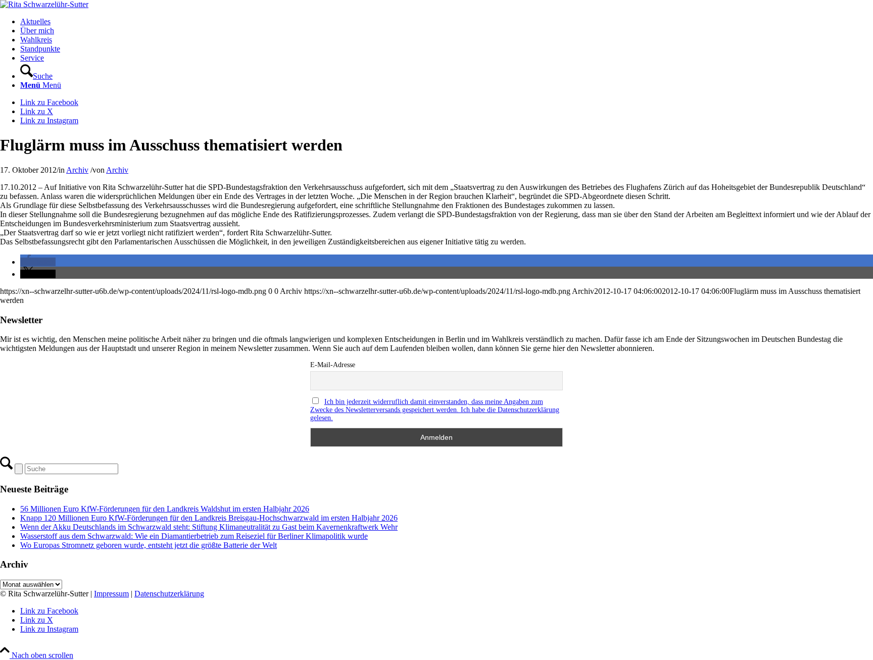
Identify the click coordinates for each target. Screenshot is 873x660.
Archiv (77, 170)
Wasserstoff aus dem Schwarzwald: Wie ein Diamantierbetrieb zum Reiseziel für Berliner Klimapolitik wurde (194, 536)
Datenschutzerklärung (169, 593)
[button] (38, 262)
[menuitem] (446, 21)
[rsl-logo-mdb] (44, 4)
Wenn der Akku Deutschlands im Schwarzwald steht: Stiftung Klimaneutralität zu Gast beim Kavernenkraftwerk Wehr (209, 527)
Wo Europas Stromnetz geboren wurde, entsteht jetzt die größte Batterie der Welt (148, 545)
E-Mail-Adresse (332, 365)
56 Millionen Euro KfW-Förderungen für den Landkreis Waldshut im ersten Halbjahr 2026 (164, 508)
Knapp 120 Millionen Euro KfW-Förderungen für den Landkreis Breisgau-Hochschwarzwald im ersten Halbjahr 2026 (209, 518)
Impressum (111, 593)
